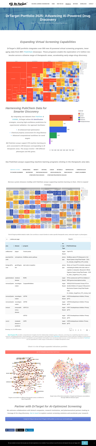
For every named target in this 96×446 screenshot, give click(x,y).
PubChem (28, 52)
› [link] (89, 330)
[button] (13, 246)
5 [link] (80, 330)
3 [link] (75, 330)
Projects (33, 23)
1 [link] (70, 330)
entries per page (15, 239)
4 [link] (78, 330)
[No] (94, 443)
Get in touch (34, 413)
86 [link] (87, 330)
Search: (70, 239)
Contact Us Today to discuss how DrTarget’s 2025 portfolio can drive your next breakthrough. (48, 419)
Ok (84, 443)
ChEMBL (15, 119)
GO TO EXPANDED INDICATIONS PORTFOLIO (48, 352)
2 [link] (73, 330)
